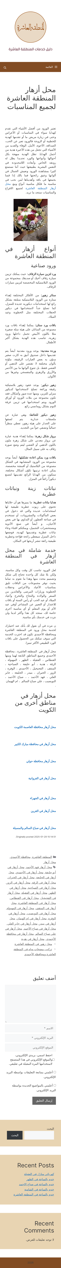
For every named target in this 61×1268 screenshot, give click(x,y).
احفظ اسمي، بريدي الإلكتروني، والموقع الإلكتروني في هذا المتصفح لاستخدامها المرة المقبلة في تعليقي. (30, 1059)
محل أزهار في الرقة (44, 882)
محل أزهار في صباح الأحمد (40, 928)
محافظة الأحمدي (20, 857)
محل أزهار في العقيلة (34, 892)
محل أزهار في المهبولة (20, 908)
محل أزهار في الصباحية (42, 887)
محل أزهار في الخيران (21, 877)
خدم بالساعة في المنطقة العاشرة (34, 1194)
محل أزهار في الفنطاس (24, 898)
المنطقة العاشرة (42, 857)
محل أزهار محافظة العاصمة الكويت (35, 727)
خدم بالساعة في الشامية (39, 1189)
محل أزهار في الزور (18, 882)
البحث (50, 1128)
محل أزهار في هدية (32, 939)
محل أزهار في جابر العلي (22, 923)
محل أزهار (50, 862)
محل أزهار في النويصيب (41, 913)
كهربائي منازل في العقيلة (39, 1174)
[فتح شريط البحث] (5, 68)
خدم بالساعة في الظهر (40, 1179)
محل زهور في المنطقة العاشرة (33, 944)
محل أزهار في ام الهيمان (32, 918)
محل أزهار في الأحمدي (29, 872)
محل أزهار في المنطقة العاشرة (37, 903)
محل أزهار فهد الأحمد (39, 867)
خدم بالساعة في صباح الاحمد (36, 1184)
